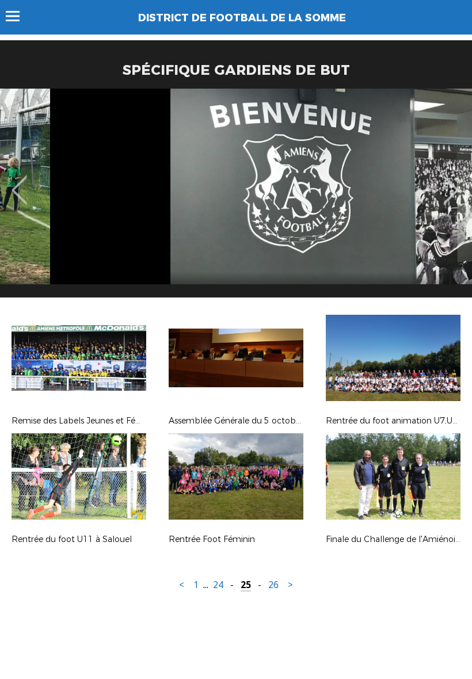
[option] (236, 197)
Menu (18, 16)
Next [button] (451, 181)
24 (218, 584)
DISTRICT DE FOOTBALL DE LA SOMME (242, 18)
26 (273, 584)
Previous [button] (19, 181)
